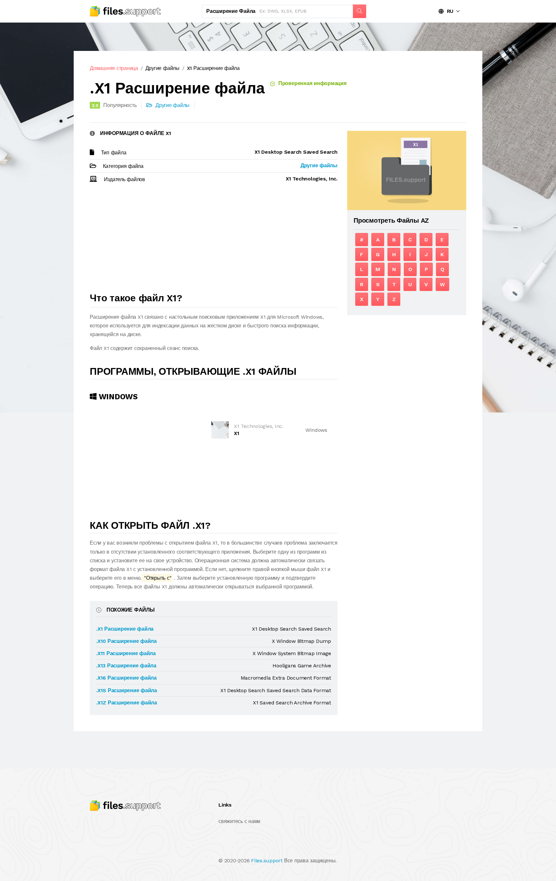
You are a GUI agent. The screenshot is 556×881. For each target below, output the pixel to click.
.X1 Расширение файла (124, 629)
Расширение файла (230, 11)
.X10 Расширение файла (126, 641)
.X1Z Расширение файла (126, 703)
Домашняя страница (114, 68)
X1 (236, 433)
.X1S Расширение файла (126, 690)
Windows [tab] (117, 396)
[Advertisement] (214, 241)
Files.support (267, 860)
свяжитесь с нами (239, 821)
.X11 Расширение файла (126, 653)
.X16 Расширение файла (126, 678)
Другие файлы (162, 68)
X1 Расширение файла (213, 68)
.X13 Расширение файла (126, 666)
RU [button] (448, 11)
